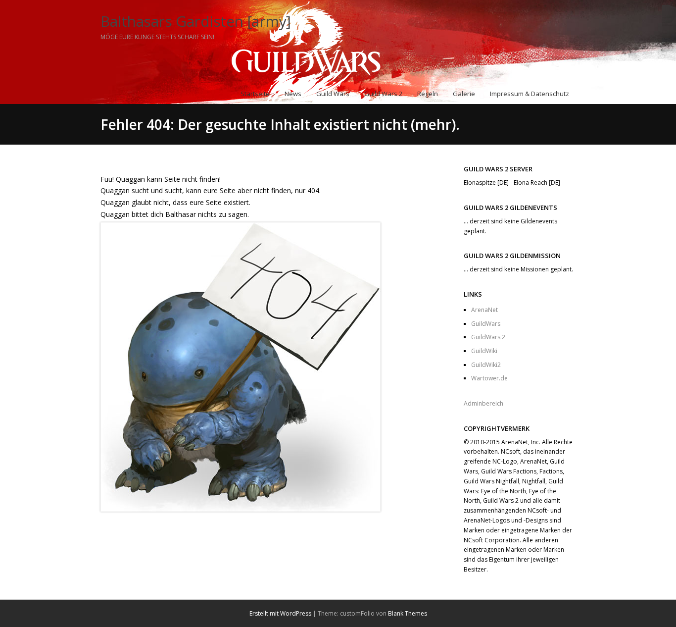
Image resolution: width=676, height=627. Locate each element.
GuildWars (485, 323)
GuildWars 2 (488, 337)
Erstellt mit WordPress (280, 613)
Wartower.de (489, 378)
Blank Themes (407, 613)
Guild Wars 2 (383, 93)
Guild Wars (332, 93)
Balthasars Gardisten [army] (195, 21)
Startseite (255, 93)
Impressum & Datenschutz (529, 93)
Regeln (427, 93)
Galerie (464, 93)
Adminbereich (483, 403)
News (293, 93)
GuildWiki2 (486, 365)
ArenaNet (484, 310)
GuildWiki (484, 351)
